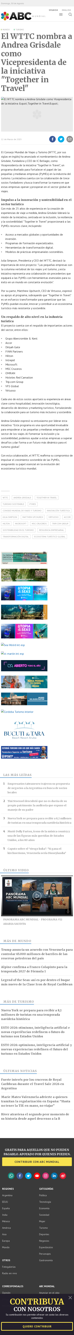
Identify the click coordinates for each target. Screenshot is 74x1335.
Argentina (7, 1195)
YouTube (37, 1176)
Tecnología (45, 1201)
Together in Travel (46, 497)
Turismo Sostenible (13, 504)
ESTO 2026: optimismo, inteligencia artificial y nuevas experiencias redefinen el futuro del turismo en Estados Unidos (36, 1049)
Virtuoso (53, 517)
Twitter (28, 1176)
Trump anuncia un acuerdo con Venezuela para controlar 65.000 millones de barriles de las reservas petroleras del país (37, 954)
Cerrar (70, 1297)
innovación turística (58, 510)
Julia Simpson (10, 517)
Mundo (6, 29)
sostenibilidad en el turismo (18, 530)
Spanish (53, 10)
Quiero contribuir (37, 1326)
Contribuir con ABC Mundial (37, 1162)
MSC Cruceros (39, 523)
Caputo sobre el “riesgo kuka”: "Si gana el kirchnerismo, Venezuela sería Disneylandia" (37, 851)
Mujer (42, 1221)
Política (43, 1195)
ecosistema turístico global (49, 536)
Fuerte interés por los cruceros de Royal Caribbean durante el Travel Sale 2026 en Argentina (32, 1084)
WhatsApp (11, 1176)
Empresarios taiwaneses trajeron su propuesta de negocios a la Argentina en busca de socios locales (39, 788)
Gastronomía (46, 1260)
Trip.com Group (60, 523)
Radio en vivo (9, 1273)
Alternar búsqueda (70, 14)
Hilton (6, 523)
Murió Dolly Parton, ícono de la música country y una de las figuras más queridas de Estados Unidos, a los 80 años (39, 836)
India (4, 1214)
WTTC (5, 497)
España (6, 1208)
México (6, 1221)
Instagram (45, 1176)
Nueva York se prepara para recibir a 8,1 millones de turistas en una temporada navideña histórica (39, 820)
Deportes (44, 1234)
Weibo (63, 1176)
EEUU (5, 1201)
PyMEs (32, 504)
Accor (67, 517)
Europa (6, 1240)
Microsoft (20, 523)
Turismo (19, 29)
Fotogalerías (9, 1266)
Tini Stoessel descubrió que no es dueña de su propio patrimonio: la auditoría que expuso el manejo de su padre (37, 805)
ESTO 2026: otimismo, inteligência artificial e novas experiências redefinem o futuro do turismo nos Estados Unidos (35, 1032)
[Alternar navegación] (61, 14)
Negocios (44, 1240)
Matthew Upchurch (32, 517)
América (6, 1227)
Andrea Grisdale (22, 497)
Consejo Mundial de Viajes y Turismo (22, 510)
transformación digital (16, 536)
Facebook (20, 1176)
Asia (4, 1234)
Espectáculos (46, 1247)
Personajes (45, 1253)
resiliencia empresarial (51, 530)
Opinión (6, 1292)
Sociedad (44, 1214)
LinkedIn (54, 1176)
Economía (44, 1208)
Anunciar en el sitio (49, 1292)
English (66, 10)
